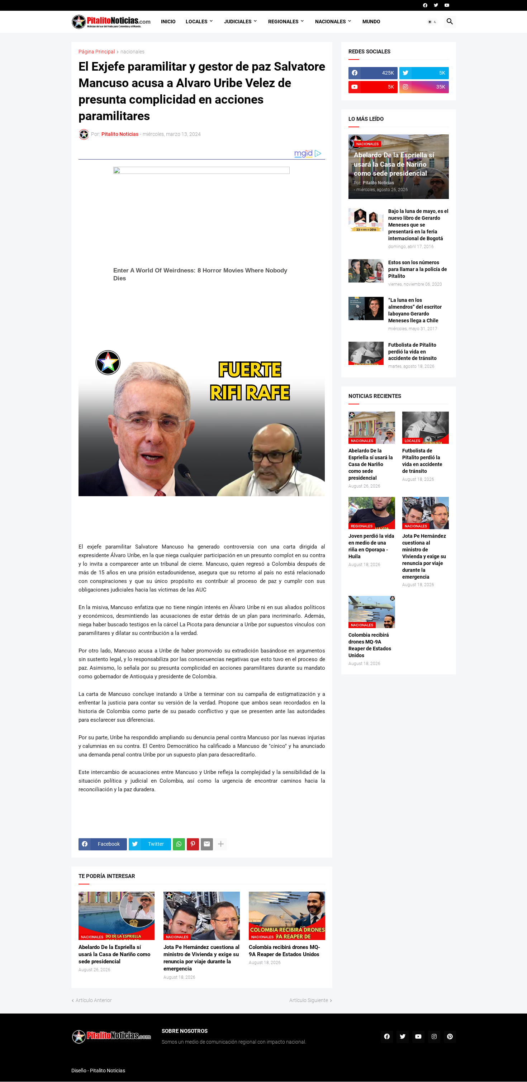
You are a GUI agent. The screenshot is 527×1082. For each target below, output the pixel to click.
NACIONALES (330, 21)
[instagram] (434, 1037)
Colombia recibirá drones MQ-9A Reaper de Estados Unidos (284, 951)
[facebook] (425, 5)
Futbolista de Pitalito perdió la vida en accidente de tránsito (412, 351)
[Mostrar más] (221, 844)
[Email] (207, 844)
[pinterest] (450, 1037)
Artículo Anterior (94, 1000)
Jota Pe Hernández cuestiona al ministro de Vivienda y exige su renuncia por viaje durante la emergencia (201, 958)
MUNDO (371, 21)
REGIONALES (283, 21)
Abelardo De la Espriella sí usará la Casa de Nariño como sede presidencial (114, 954)
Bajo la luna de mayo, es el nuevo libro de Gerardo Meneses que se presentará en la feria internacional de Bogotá (418, 224)
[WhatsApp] (179, 844)
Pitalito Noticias (107, 1070)
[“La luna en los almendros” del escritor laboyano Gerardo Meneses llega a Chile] (366, 308)
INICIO (168, 21)
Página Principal (97, 51)
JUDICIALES (238, 21)
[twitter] (436, 5)
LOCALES (197, 21)
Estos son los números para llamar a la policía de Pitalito (417, 269)
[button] (432, 21)
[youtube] (447, 5)
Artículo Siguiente (308, 1000)
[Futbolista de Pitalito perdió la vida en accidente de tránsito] (366, 353)
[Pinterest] (193, 844)
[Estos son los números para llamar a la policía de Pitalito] (366, 271)
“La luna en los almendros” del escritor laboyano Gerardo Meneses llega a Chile (415, 310)
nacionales (132, 51)
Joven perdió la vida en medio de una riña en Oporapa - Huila (371, 546)
